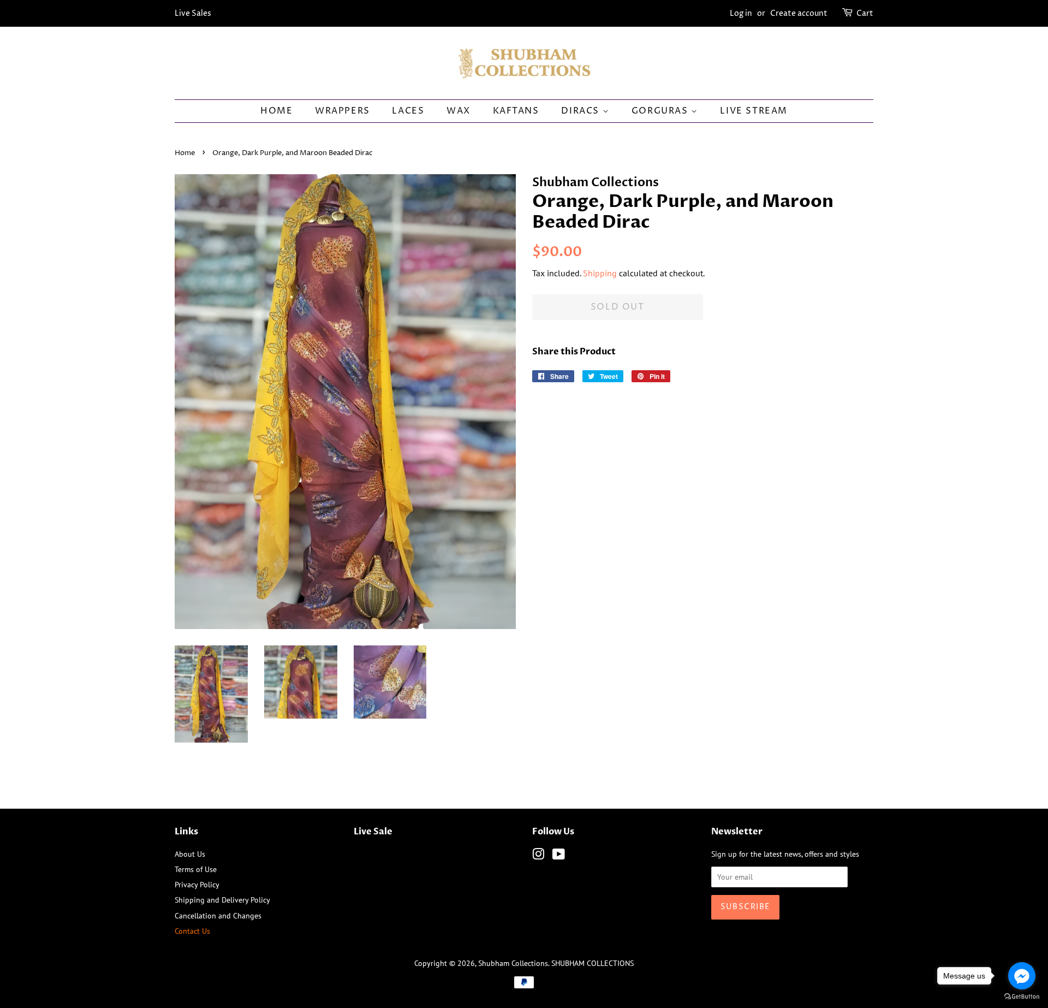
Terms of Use (196, 869)
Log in (741, 13)
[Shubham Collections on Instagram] (538, 856)
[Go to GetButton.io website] (1021, 996)
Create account (798, 13)
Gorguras (661, 111)
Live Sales (193, 13)
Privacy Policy (197, 884)
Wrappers (342, 111)
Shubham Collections (513, 963)
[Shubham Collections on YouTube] (558, 856)
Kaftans (516, 111)
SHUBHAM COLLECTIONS (592, 963)
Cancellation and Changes (218, 915)
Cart (864, 13)
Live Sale (373, 832)
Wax (458, 111)
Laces (408, 111)
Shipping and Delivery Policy (222, 899)
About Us (190, 854)
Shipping (600, 273)
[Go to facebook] (1021, 975)
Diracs (581, 111)
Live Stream (754, 111)
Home (276, 111)
